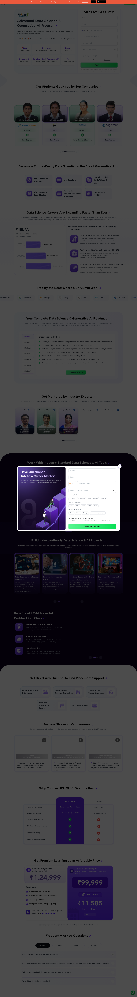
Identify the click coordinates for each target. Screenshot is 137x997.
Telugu (85, 513)
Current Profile (73, 495)
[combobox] (92, 490)
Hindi (78, 513)
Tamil (71, 513)
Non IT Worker (93, 498)
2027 (77, 506)
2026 (71, 506)
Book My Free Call (92, 526)
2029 (89, 506)
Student (72, 498)
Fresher (103, 498)
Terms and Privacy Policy (103, 520)
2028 (83, 506)
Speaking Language (75, 509)
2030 (95, 506)
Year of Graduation (74, 502)
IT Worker (81, 498)
